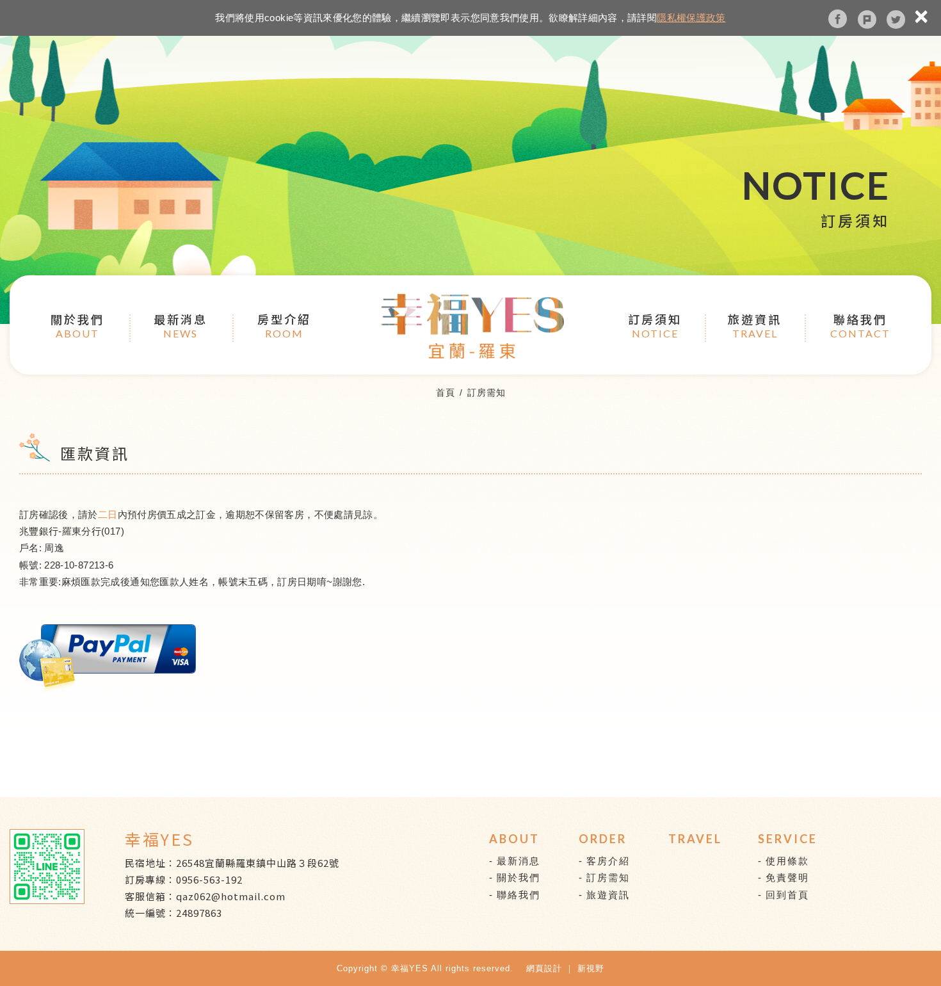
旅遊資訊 (755, 325)
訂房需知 (608, 877)
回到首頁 (787, 894)
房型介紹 (284, 325)
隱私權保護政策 (691, 17)
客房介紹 (608, 860)
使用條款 (787, 860)
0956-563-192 (209, 879)
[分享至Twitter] (896, 19)
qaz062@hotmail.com (231, 896)
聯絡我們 (860, 325)
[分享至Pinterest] (867, 19)
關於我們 (77, 325)
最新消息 (180, 325)
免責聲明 (787, 877)
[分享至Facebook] (837, 19)
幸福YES (472, 326)
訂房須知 (655, 325)
